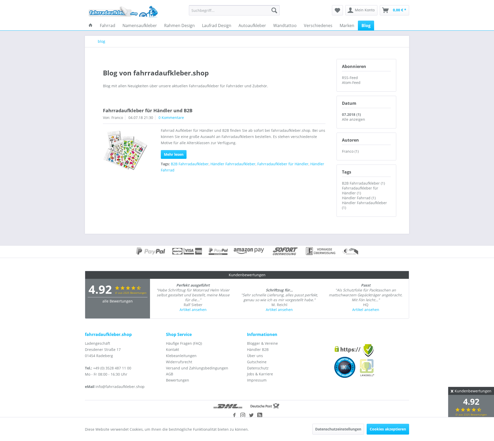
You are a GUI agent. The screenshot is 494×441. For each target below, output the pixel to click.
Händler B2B (258, 349)
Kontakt (172, 349)
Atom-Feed (351, 82)
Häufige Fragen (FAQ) (184, 343)
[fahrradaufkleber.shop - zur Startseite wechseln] (123, 11)
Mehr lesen (173, 154)
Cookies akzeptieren (388, 429)
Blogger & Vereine (262, 343)
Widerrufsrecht (179, 361)
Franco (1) (350, 151)
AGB (169, 373)
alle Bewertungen (117, 301)
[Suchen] (274, 10)
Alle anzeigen (353, 119)
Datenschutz (258, 368)
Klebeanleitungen (181, 355)
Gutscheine (257, 361)
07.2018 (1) (351, 114)
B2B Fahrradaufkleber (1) (363, 183)
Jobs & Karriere (260, 373)
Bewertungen (177, 380)
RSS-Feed (350, 77)
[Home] (90, 25)
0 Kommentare (171, 117)
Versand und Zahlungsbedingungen (197, 368)
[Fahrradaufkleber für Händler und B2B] (125, 151)
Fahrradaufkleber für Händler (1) (360, 190)
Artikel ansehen (193, 309)
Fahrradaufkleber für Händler (282, 163)
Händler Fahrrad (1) (359, 197)
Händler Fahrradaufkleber (232, 163)
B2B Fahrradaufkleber (190, 163)
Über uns (255, 355)
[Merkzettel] (337, 10)
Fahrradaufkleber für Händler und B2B (147, 110)
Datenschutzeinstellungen (338, 429)
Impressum (257, 380)
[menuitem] (234, 10)
